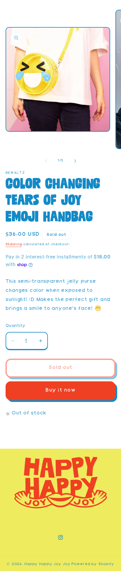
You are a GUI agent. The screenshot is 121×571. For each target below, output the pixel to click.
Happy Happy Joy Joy (47, 564)
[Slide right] (75, 161)
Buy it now (60, 390)
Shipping (14, 244)
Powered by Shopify (92, 564)
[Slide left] (46, 161)
